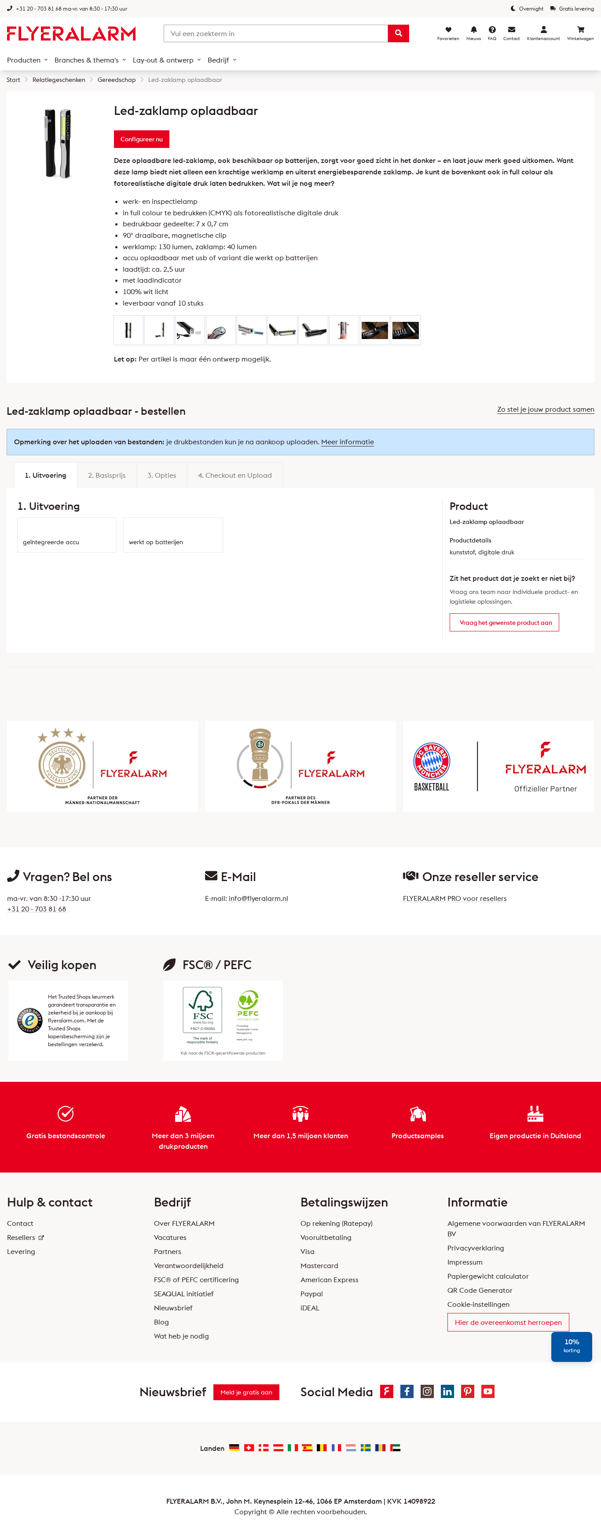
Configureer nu (142, 139)
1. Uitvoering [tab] (45, 475)
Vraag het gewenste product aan (506, 623)
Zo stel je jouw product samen (545, 409)
